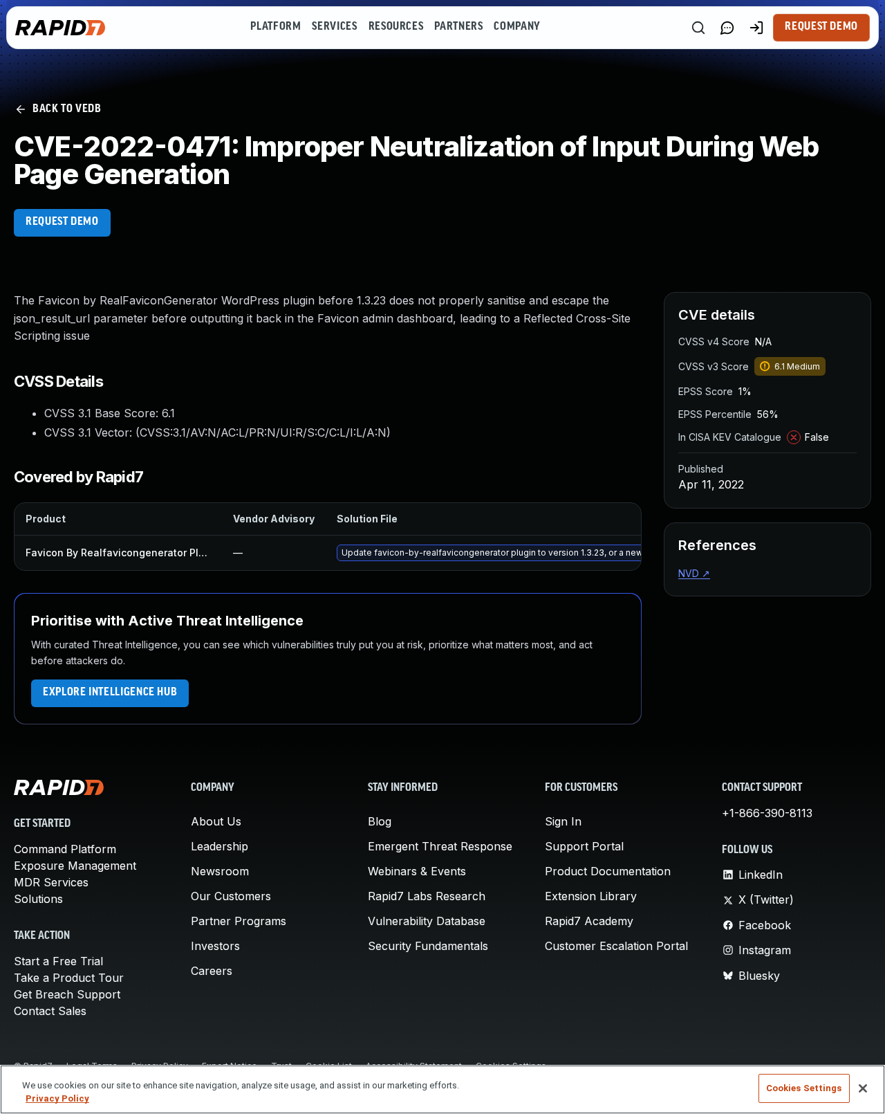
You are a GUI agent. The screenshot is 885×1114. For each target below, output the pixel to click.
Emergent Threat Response (440, 846)
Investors (215, 946)
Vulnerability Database (426, 921)
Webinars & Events (417, 871)
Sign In (563, 821)
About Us (216, 821)
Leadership (219, 846)
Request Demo (821, 27)
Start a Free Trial (58, 961)
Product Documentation (608, 871)
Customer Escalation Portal (616, 946)
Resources (396, 27)
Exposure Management (75, 866)
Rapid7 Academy (589, 921)
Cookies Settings (804, 1088)
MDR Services (51, 882)
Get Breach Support (67, 994)
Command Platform (65, 849)
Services (334, 27)
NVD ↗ (694, 573)
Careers (211, 971)
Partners (458, 27)
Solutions (38, 899)
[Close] (863, 1088)
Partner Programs (238, 921)
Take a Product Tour (69, 978)
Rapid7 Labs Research (426, 896)
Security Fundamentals (428, 946)
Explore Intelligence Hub (110, 692)
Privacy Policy (57, 1099)
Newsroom (220, 871)
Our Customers (231, 896)
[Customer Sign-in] (756, 27)
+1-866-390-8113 (767, 813)
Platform (275, 27)
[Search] (698, 27)
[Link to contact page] (727, 27)
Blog (379, 821)
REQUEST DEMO (62, 222)
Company (517, 27)
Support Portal (584, 846)
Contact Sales (50, 1011)
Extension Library (591, 896)
